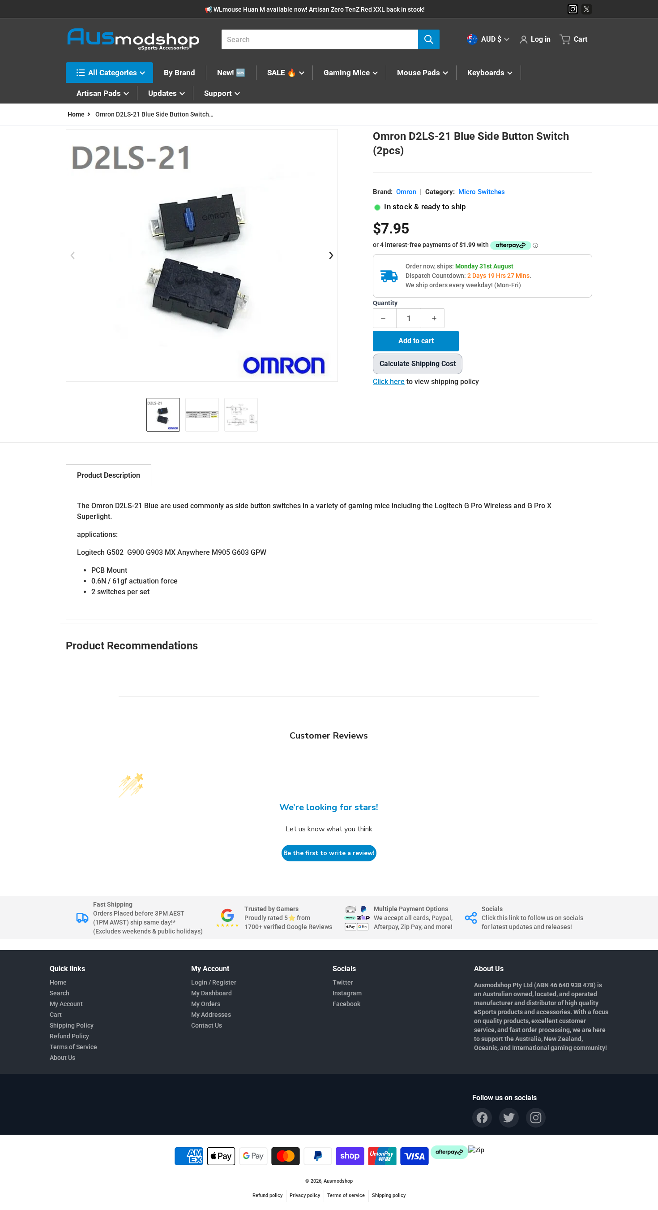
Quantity (385, 303)
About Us (62, 1057)
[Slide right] (331, 255)
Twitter (343, 982)
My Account (66, 1003)
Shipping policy (389, 1195)
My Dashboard (211, 993)
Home (58, 982)
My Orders (205, 1003)
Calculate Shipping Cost (418, 363)
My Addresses (211, 1014)
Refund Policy (69, 1036)
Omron (406, 192)
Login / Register (213, 982)
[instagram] (536, 1118)
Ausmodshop (338, 1181)
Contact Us (206, 1025)
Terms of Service (73, 1046)
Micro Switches (481, 192)
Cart (56, 1014)
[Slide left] (73, 255)
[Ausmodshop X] (586, 9)
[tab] (108, 475)
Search (59, 993)
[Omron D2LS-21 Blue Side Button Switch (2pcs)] (163, 415)
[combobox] (327, 39)
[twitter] (509, 1118)
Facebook (346, 1003)
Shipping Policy (72, 1025)
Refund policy (267, 1195)
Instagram (347, 993)
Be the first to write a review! (329, 853)
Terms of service (346, 1195)
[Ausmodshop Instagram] (572, 9)
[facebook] (482, 1118)
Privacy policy (305, 1195)
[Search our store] (429, 39)
